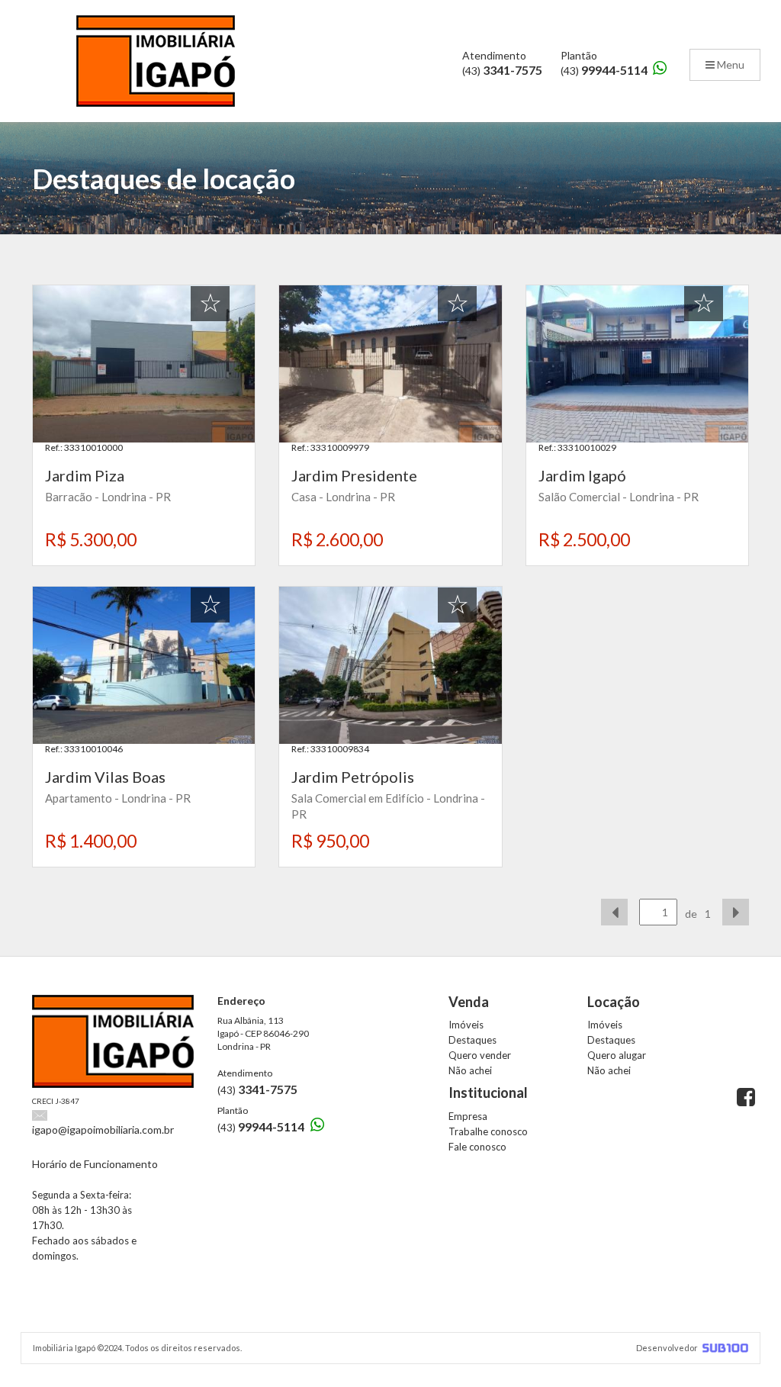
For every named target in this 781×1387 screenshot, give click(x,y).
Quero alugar (616, 1055)
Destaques (472, 1040)
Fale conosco (477, 1147)
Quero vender (479, 1055)
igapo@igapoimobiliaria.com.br (103, 1129)
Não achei (470, 1070)
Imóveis (466, 1025)
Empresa (467, 1116)
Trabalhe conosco (488, 1131)
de (691, 913)
